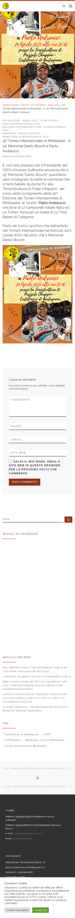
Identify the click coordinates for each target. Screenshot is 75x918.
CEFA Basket (12, 740)
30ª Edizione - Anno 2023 (45, 104)
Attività (24, 104)
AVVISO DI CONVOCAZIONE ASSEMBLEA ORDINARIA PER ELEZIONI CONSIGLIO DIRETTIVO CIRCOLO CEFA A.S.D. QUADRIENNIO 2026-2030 (35, 698)
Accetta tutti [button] (40, 910)
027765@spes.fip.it (22, 838)
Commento (20, 399)
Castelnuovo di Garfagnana (21, 734)
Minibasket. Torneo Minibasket (44, 740)
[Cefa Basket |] (6, 5)
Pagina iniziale (10, 104)
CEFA (47, 734)
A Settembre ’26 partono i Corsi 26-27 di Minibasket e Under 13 (37, 676)
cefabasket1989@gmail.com (28, 833)
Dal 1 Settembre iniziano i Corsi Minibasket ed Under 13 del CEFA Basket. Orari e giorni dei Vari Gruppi (35, 669)
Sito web (18, 452)
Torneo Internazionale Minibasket (25, 746)
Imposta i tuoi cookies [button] (17, 910)
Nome (15, 426)
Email (16, 439)
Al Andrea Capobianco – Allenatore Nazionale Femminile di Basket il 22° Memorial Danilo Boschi (35, 708)
